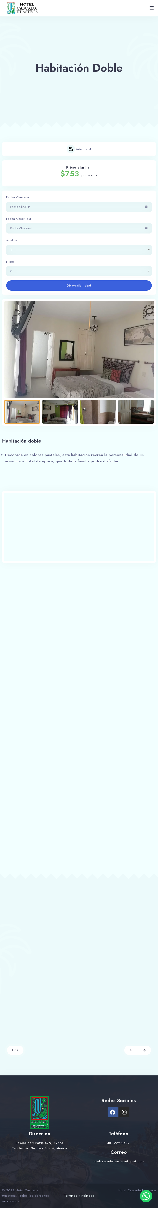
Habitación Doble (107, 1006)
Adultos (11, 240)
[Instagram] (124, 1112)
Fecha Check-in (17, 197)
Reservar (60, 1034)
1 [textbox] (11, 249)
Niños (10, 261)
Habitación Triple (32, 1006)
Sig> (147, 685)
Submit (13, 863)
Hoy (75, 685)
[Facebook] (113, 1112)
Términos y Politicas (79, 1195)
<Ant (10, 685)
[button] (131, 1050)
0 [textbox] (11, 271)
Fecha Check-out (18, 218)
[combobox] (79, 250)
